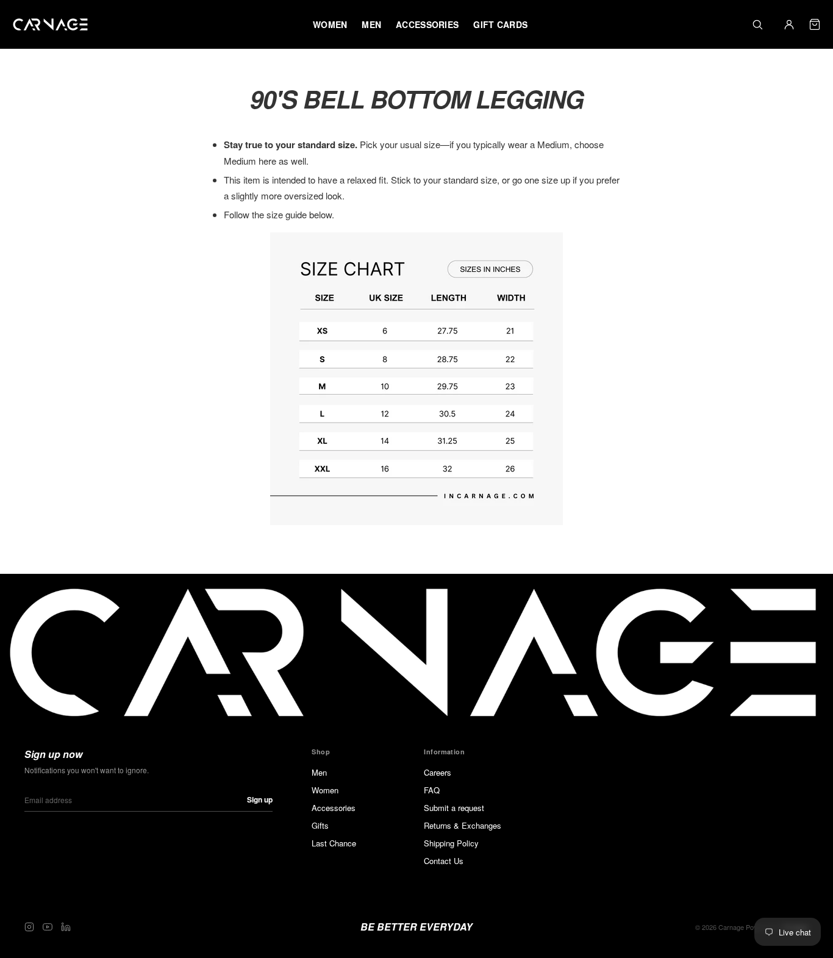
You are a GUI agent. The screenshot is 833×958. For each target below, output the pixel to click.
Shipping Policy (451, 843)
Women (325, 790)
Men (319, 772)
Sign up (260, 799)
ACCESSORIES (427, 24)
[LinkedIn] (66, 927)
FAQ (432, 790)
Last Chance (334, 843)
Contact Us (443, 861)
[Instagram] (29, 927)
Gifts (320, 825)
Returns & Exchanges (462, 825)
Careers (437, 772)
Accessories (334, 807)
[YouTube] (47, 927)
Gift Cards (500, 24)
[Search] (757, 24)
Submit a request (454, 807)
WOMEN (330, 24)
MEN (371, 24)
